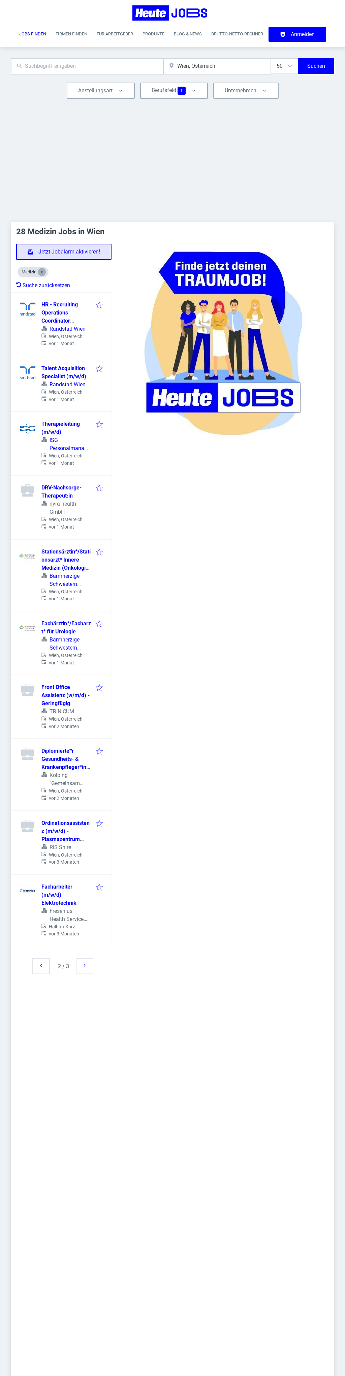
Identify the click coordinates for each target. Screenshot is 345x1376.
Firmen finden (71, 33)
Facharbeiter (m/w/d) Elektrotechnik (58, 895)
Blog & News (188, 33)
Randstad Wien (68, 329)
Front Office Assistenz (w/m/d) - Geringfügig (65, 695)
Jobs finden (32, 33)
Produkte (153, 33)
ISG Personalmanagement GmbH (68, 448)
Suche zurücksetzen (46, 285)
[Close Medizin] (42, 272)
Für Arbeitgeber (115, 33)
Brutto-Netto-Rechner (237, 33)
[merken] (99, 305)
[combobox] (87, 66)
